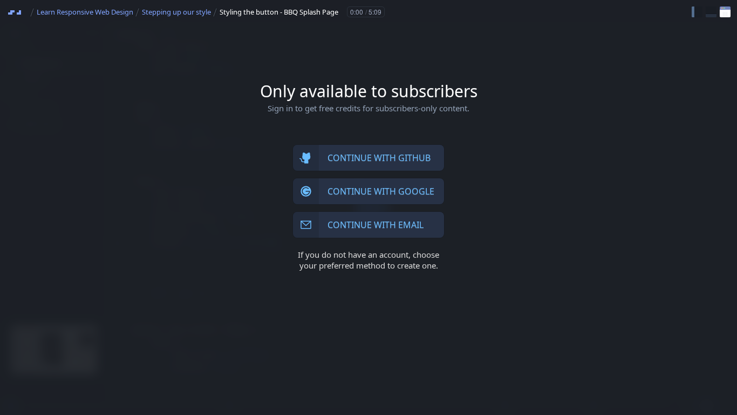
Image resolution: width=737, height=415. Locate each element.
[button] (697, 11)
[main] (368, 207)
